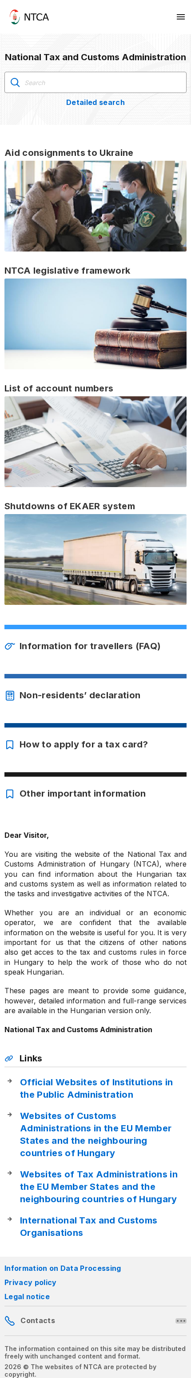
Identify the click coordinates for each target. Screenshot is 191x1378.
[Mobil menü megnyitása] (181, 17)
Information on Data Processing (62, 1268)
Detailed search (95, 102)
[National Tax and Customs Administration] (29, 16)
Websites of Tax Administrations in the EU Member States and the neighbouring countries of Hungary (99, 1186)
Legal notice (27, 1296)
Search (15, 82)
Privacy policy (30, 1282)
